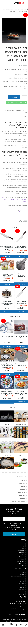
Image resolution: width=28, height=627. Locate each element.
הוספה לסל (14, 97)
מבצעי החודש (21, 592)
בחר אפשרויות (7, 402)
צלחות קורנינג (21, 496)
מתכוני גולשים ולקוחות (18, 502)
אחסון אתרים (14, 622)
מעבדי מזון (21, 589)
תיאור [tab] (25, 116)
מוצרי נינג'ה (21, 493)
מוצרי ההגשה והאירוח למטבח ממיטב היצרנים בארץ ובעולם (14, 199)
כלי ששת (22, 587)
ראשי (23, 544)
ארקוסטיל (22, 484)
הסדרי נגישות (21, 563)
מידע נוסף (7, 256)
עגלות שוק (22, 581)
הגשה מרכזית (19, 110)
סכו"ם (23, 585)
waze (21, 624)
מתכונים (22, 499)
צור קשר (22, 565)
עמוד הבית (23, 9)
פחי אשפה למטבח (20, 579)
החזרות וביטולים (20, 561)
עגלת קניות (21, 552)
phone (25, 624)
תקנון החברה (21, 550)
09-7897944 (19, 601)
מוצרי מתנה (17, 9)
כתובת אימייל (14, 516)
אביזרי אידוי (21, 583)
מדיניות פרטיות (20, 559)
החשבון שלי (21, 557)
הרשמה (14, 534)
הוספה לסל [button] (22, 284)
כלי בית (23, 480)
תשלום (22, 554)
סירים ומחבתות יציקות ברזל (18, 576)
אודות (23, 546)
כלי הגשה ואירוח (11, 110)
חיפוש (7, 624)
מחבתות (22, 574)
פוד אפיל (22, 490)
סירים (23, 572)
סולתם (23, 487)
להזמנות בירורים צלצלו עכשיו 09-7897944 (15, 102)
